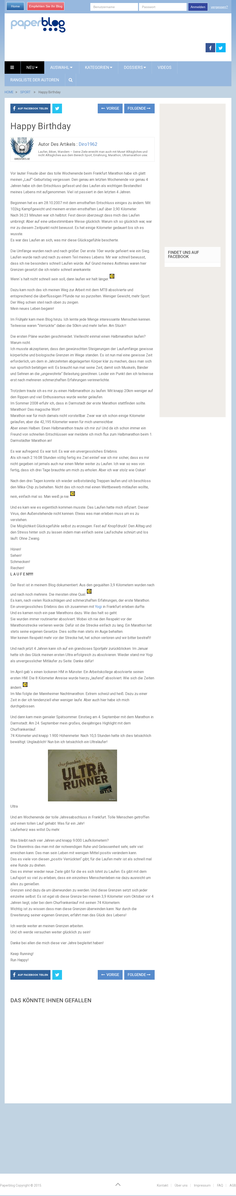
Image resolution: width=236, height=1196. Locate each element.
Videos (164, 67)
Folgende (137, 108)
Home (15, 6)
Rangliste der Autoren (34, 79)
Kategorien (97, 67)
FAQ (220, 1185)
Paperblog (7, 1185)
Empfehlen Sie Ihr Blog (45, 6)
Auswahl (60, 67)
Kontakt (162, 1185)
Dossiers (133, 67)
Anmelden (198, 7)
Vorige (112, 108)
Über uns (181, 1185)
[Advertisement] (82, 1052)
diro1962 (88, 144)
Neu (31, 67)
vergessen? (219, 7)
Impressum (202, 1185)
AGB (233, 1185)
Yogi (98, 606)
